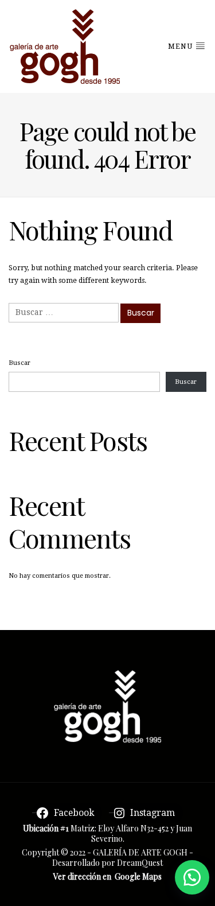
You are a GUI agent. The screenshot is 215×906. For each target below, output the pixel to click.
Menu (181, 46)
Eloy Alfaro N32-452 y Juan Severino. (142, 833)
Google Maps (138, 876)
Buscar (19, 363)
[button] (192, 877)
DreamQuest (140, 862)
